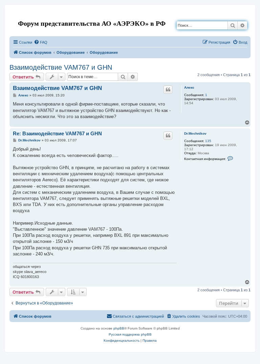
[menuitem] (40, 42)
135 (208, 141)
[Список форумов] (15, 14)
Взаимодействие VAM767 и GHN (60, 67)
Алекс (189, 87)
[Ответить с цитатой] (168, 90)
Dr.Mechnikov (195, 133)
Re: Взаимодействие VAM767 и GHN (57, 133)
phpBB (118, 328)
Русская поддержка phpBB (130, 334)
